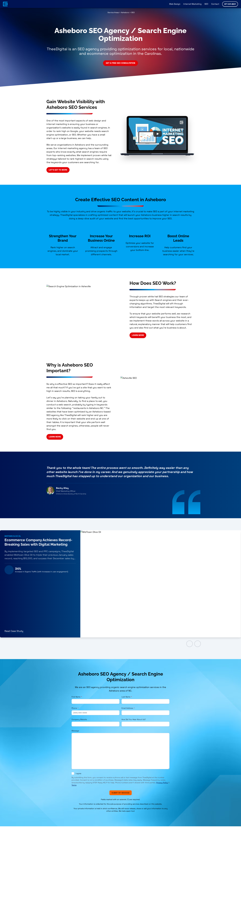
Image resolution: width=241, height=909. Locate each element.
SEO (206, 4)
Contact (215, 4)
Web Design (174, 4)
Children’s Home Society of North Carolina (71, 494)
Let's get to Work (58, 170)
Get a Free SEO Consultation (120, 63)
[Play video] (157, 134)
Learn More (138, 335)
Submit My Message (121, 793)
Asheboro (125, 12)
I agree (78, 773)
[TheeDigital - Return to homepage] (5, 4)
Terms (74, 785)
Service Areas (113, 12)
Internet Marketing (192, 4)
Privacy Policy (162, 782)
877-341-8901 (230, 4)
